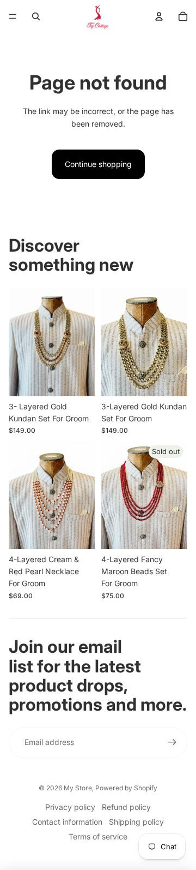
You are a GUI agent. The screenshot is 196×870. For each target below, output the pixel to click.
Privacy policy (70, 807)
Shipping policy (136, 821)
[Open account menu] (159, 16)
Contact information (67, 821)
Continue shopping (98, 164)
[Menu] (12, 16)
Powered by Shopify (126, 788)
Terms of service (98, 836)
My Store (78, 788)
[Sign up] (172, 742)
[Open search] (36, 16)
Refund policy (126, 807)
